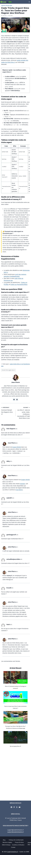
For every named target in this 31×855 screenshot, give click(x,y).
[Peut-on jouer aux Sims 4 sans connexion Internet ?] (15, 697)
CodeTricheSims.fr (12, 851)
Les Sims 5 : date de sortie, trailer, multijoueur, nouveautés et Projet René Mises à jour (23, 413)
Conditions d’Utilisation (18, 845)
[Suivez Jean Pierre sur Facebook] (14, 399)
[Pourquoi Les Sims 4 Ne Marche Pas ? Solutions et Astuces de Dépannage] (15, 717)
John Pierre (12, 512)
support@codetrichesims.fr (15, 832)
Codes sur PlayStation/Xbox (18, 284)
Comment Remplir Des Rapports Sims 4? (7, 411)
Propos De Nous (19, 842)
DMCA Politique (6, 845)
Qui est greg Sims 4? (15, 746)
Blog (4, 840)
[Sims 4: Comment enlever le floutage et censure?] (15, 677)
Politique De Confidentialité (16, 840)
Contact (13, 847)
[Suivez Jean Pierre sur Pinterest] (17, 399)
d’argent (22, 483)
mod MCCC (19, 490)
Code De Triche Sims (6, 5)
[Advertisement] (12, 774)
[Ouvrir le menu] (29, 2)
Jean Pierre (5, 15)
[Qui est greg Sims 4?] (15, 737)
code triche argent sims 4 (8, 370)
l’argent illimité (16, 447)
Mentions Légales (7, 842)
